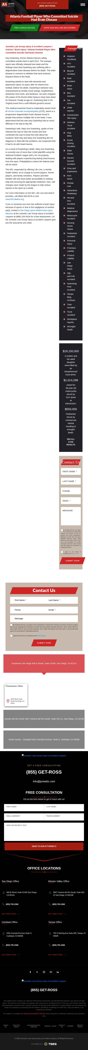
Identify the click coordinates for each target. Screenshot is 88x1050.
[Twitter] (37, 972)
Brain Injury (69, 87)
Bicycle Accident (71, 72)
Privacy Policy (75, 553)
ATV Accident (71, 65)
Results (48, 1026)
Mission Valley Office (58, 881)
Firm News (69, 177)
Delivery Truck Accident (71, 125)
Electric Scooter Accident (71, 161)
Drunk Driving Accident (71, 143)
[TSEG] (44, 1044)
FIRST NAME (11, 807)
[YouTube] (51, 972)
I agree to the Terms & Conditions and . (72, 552)
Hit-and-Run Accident (71, 201)
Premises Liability (71, 249)
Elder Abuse (70, 152)
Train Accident (71, 306)
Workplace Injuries (72, 320)
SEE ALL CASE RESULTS (70, 442)
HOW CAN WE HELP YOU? (16, 825)
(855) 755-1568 (12, 904)
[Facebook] (30, 972)
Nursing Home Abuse (70, 226)
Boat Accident (71, 80)
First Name (70, 471)
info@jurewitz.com (44, 781)
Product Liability (70, 257)
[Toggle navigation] (83, 4)
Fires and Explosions (72, 170)
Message (68, 510)
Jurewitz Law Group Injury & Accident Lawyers (39, 1038)
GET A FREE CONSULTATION (47, 3)
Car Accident (71, 102)
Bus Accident (71, 94)
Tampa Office (55, 922)
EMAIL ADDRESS (13, 816)
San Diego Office (10, 881)
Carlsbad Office (10, 922)
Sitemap (70, 1026)
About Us (5, 1026)
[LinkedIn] (58, 972)
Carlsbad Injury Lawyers (33, 1026)
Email (66, 501)
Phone (66, 491)
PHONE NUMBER (53, 816)
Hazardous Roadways (72, 192)
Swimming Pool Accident (72, 286)
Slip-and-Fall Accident (71, 276)
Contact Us (61, 1026)
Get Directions (9, 914)
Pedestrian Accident (72, 235)
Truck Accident (71, 313)
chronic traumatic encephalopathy (23, 111)
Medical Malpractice (72, 209)
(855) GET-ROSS (47, 6)
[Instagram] (44, 972)
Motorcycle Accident (72, 217)
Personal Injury (71, 242)
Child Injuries (70, 109)
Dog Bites (69, 134)
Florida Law (70, 184)
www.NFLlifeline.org (15, 199)
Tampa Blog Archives (71, 297)
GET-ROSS (44, 990)
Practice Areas (16, 1026)
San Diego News (70, 266)
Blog (54, 1026)
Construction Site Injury (73, 116)
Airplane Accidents (71, 57)
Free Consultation (24, 28)
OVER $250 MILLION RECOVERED (60, 28)
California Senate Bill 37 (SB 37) (34, 1014)
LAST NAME (51, 807)
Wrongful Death (71, 328)
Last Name (69, 481)
